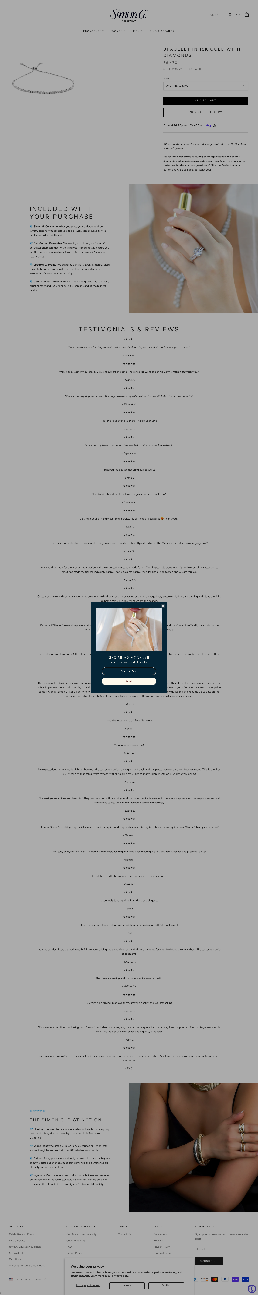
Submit (129, 681)
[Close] (163, 606)
